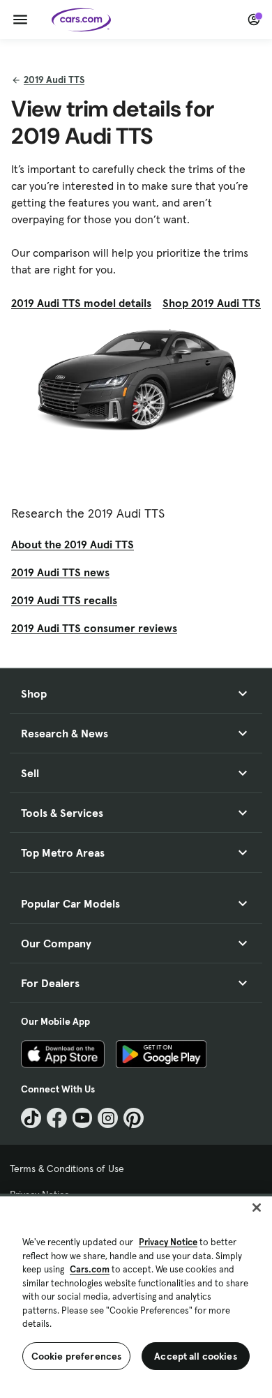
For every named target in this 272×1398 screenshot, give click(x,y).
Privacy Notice (168, 1242)
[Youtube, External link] (83, 1118)
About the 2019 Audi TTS (72, 544)
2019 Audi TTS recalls (64, 600)
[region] (136, 1296)
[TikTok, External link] (31, 1118)
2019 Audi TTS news (60, 572)
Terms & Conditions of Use (67, 1168)
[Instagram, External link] (108, 1118)
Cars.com (89, 1269)
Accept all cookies (195, 1356)
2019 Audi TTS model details (81, 303)
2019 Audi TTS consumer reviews (94, 628)
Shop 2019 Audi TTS (212, 303)
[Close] (256, 1207)
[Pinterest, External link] (133, 1118)
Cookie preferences (76, 1356)
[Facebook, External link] (57, 1118)
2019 (54, 79)
